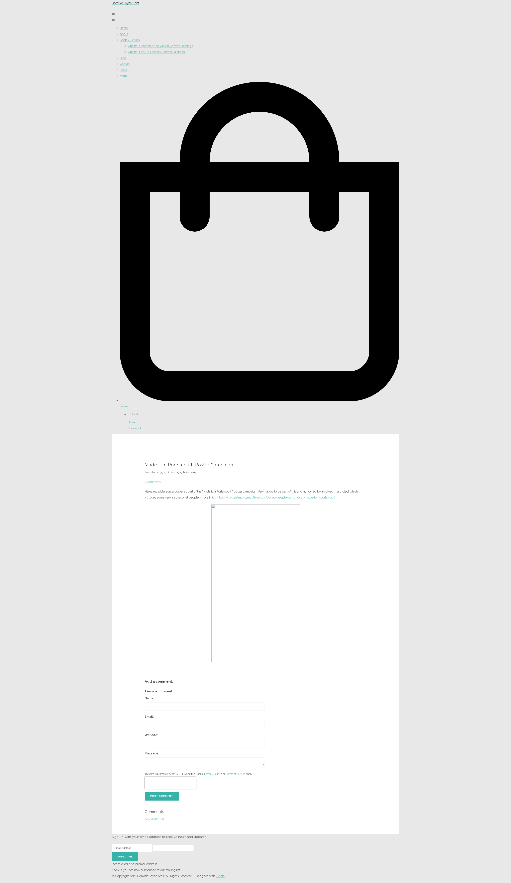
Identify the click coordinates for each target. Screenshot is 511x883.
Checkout (134, 428)
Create (220, 876)
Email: (149, 716)
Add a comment (155, 819)
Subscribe (125, 856)
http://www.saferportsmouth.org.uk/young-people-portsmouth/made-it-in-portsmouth (276, 497)
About (124, 34)
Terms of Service (235, 773)
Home (124, 28)
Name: (149, 698)
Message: (152, 753)
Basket (132, 422)
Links (123, 70)
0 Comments (152, 481)
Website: (151, 735)
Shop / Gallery (130, 40)
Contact (125, 64)
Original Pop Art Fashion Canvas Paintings (156, 52)
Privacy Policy (212, 773)
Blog (123, 58)
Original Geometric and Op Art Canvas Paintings (160, 46)
